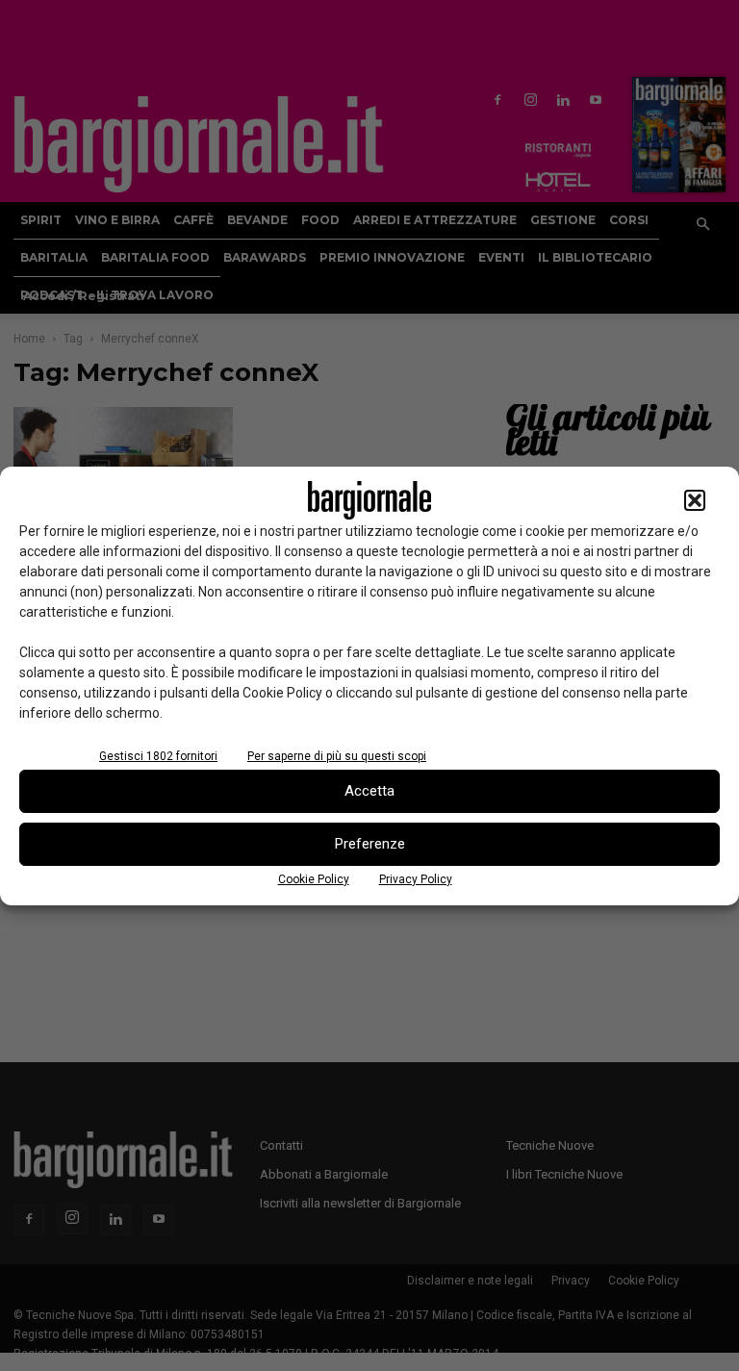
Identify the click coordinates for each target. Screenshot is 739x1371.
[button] (694, 500)
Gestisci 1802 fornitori (158, 756)
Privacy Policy (415, 879)
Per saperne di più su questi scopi (336, 756)
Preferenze (370, 843)
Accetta (369, 791)
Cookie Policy (313, 879)
